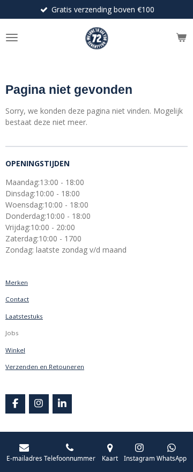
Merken (16, 282)
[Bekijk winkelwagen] (181, 37)
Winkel (15, 350)
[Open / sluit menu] (12, 37)
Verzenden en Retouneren (44, 367)
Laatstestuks (24, 316)
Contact (17, 299)
